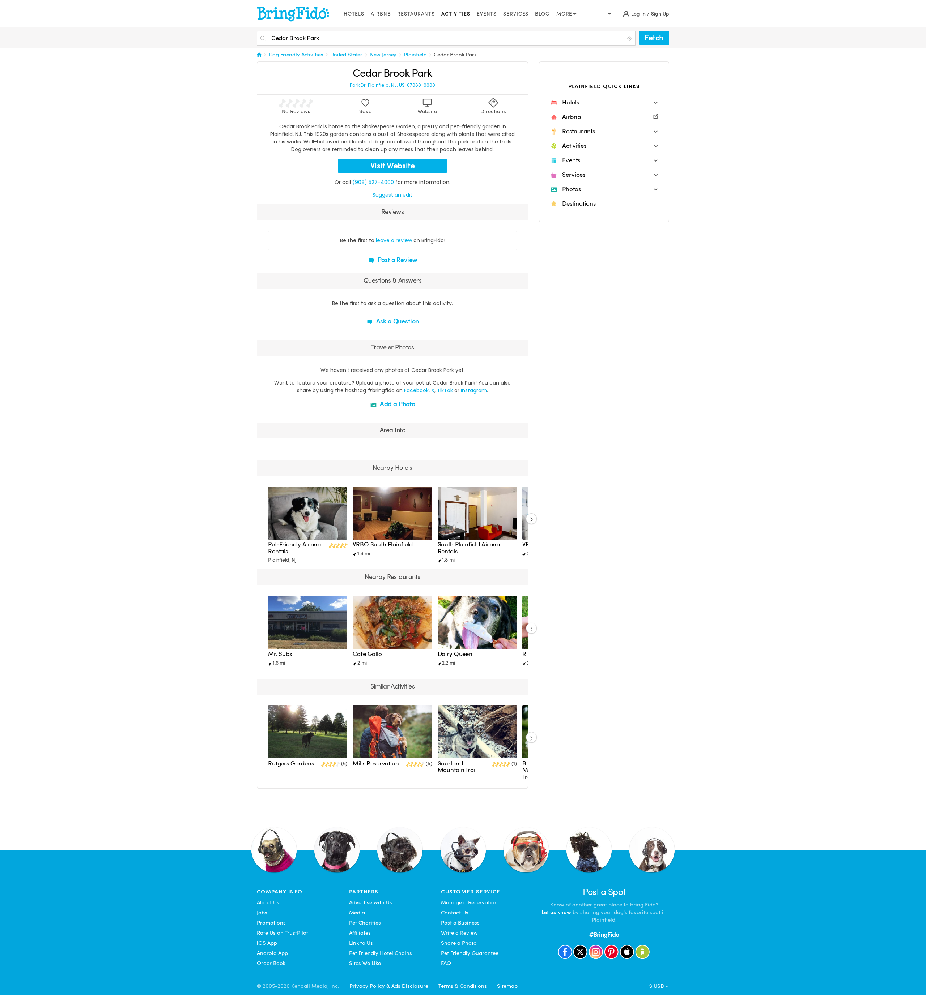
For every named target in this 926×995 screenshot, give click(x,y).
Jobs (262, 912)
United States (346, 54)
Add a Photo (396, 404)
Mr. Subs (280, 654)
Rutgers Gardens (291, 763)
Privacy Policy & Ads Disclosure (388, 986)
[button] (604, 102)
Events (487, 14)
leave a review (394, 240)
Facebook (416, 390)
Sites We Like (365, 963)
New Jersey (383, 54)
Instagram (474, 390)
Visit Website (392, 166)
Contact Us (454, 912)
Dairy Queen (455, 654)
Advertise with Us (370, 902)
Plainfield (415, 54)
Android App (272, 953)
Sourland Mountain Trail (457, 767)
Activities (455, 14)
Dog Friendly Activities (296, 54)
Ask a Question (397, 321)
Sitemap (507, 986)
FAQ (446, 963)
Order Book (271, 963)
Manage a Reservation (469, 902)
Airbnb (381, 14)
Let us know (556, 912)
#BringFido (604, 934)
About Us (268, 902)
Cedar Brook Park (455, 54)
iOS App (267, 943)
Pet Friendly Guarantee (469, 953)
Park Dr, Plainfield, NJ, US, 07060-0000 (392, 85)
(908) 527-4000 (373, 182)
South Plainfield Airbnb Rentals (469, 548)
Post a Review (397, 260)
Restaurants (416, 14)
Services (515, 14)
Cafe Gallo (367, 654)
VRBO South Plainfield (383, 544)
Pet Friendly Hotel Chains (380, 953)
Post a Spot (604, 891)
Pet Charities (365, 922)
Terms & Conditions (462, 986)
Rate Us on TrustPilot (282, 932)
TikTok (445, 390)
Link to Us (361, 943)
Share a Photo (459, 943)
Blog (542, 14)
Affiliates (360, 932)
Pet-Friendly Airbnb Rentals (294, 548)
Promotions (271, 922)
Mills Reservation (376, 763)
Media (357, 912)
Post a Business (460, 922)
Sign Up (660, 14)
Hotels (354, 14)
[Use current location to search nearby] (630, 38)
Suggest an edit (392, 194)
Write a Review (459, 932)
